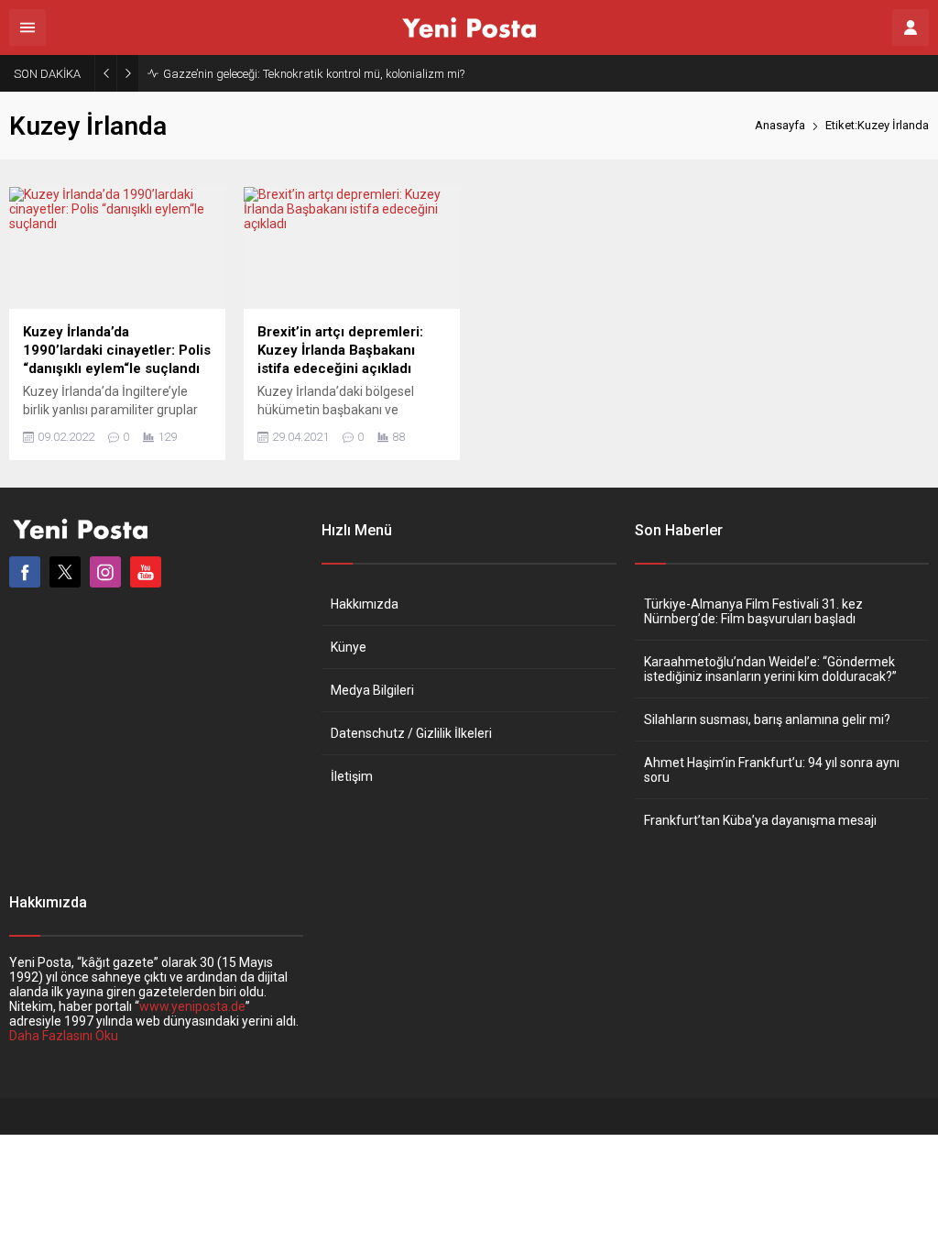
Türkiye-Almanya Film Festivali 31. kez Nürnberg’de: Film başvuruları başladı (753, 611)
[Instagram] (105, 572)
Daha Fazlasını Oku (63, 1035)
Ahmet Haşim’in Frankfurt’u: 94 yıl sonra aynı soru (772, 770)
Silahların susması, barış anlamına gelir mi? (767, 719)
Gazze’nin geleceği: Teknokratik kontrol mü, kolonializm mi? (313, 74)
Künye (348, 647)
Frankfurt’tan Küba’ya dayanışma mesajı (760, 820)
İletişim (352, 776)
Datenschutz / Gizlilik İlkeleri (411, 733)
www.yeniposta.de (192, 1006)
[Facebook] (24, 572)
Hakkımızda (364, 604)
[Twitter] (65, 572)
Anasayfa (780, 125)
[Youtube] (145, 572)
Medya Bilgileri (372, 690)
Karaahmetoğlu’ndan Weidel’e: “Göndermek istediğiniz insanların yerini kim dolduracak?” (770, 669)
